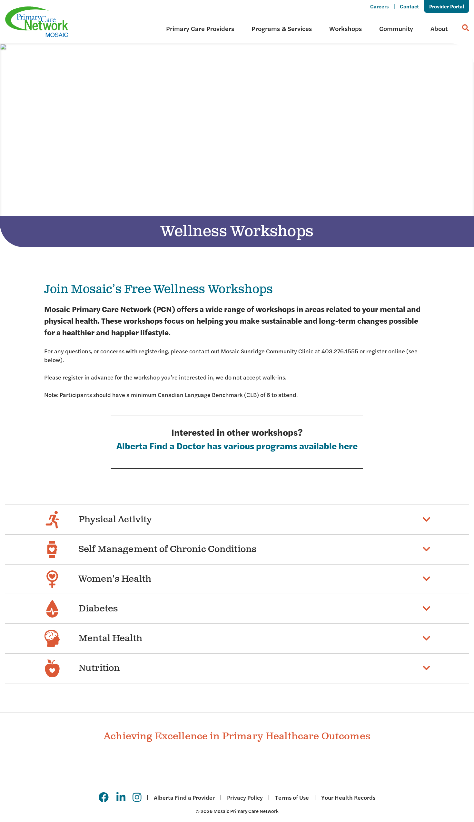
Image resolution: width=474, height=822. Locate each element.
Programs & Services (282, 28)
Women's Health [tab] (114, 579)
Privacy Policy (245, 797)
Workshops (345, 28)
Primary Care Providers (200, 28)
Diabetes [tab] (98, 609)
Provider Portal (446, 6)
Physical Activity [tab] (115, 519)
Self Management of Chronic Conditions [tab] (167, 549)
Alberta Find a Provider (184, 797)
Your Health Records (348, 797)
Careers (379, 6)
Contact (409, 6)
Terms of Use (292, 797)
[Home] (37, 22)
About (439, 28)
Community (396, 28)
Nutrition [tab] (99, 668)
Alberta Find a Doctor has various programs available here (237, 445)
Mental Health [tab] (110, 638)
